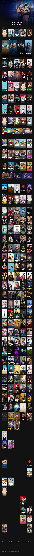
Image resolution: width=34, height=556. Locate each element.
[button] (2, 1)
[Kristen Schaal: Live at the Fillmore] (29, 397)
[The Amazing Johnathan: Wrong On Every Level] (4, 220)
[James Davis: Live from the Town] (17, 351)
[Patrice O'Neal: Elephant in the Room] (29, 444)
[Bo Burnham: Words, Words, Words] (29, 239)
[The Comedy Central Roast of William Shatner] (17, 285)
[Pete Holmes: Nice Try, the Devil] (23, 454)
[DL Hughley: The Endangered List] (29, 295)
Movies (2, 543)
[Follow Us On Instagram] (30, 541)
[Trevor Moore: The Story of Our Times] (11, 519)
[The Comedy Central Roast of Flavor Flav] (17, 276)
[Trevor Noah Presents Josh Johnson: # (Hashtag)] (17, 519)
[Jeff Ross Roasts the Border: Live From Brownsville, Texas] (4, 369)
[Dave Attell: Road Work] (23, 304)
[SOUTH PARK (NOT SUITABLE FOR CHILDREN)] (11, 482)
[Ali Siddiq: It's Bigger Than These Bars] (29, 211)
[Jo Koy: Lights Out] (29, 369)
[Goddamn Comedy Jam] (23, 332)
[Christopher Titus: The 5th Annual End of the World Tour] (4, 267)
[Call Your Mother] (23, 248)
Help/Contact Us (18, 541)
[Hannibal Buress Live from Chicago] (11, 341)
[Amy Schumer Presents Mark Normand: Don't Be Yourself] (11, 220)
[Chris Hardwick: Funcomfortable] (29, 257)
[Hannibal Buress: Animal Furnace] (4, 341)
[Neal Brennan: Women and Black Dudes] (17, 435)
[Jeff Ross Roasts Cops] (23, 360)
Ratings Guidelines (18, 543)
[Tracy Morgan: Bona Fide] (29, 510)
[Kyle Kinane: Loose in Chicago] (29, 407)
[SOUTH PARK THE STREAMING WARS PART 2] (29, 472)
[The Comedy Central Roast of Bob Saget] (23, 267)
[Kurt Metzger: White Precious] (17, 407)
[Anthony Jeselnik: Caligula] (11, 229)
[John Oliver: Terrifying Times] (4, 388)
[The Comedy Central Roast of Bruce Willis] (29, 267)
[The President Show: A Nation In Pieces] (29, 454)
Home (2, 541)
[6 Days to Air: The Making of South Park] (4, 211)
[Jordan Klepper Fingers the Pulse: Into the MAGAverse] (29, 388)
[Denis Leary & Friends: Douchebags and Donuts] (17, 313)
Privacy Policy (10, 543)
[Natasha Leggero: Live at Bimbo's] (29, 425)
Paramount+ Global (4, 549)
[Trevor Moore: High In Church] (4, 519)
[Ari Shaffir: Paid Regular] (17, 229)
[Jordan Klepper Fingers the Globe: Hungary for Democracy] (17, 388)
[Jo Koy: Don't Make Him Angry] (23, 369)
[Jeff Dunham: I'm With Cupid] (29, 351)
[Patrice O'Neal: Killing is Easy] (4, 454)
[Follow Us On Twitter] (26, 541)
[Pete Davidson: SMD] (17, 454)
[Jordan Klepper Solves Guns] (11, 388)
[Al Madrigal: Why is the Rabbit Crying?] (23, 211)
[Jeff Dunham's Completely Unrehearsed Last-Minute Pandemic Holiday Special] (4, 360)
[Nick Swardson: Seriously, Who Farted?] (23, 435)
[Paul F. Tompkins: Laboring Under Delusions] (11, 454)
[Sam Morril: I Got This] (23, 482)
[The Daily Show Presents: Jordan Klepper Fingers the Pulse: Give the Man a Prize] (23, 500)
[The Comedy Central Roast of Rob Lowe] (11, 285)
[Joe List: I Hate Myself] (11, 379)
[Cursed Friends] (17, 295)
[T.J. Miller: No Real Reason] (29, 491)
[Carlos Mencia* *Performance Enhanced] (29, 248)
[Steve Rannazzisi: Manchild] (17, 491)
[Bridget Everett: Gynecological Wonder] (4, 248)
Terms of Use (10, 541)
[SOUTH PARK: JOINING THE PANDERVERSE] (4, 482)
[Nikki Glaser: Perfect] (4, 444)
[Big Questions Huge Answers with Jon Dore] (23, 239)
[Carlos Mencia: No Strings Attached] (11, 257)
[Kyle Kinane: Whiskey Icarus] (4, 416)
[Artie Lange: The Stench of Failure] (23, 229)
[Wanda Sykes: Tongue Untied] (17, 528)
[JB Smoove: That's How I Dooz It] (11, 351)
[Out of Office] (23, 444)
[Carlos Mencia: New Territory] (4, 257)
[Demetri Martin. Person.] (4, 313)
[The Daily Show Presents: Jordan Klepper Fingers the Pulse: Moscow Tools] (4, 397)
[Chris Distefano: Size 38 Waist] (23, 257)
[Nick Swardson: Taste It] (29, 435)
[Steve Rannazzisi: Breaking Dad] (11, 491)
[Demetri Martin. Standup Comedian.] (11, 313)
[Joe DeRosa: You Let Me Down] (4, 379)
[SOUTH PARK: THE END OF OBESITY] (17, 482)
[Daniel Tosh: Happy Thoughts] (17, 304)
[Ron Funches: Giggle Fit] (17, 463)
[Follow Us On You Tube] (28, 541)
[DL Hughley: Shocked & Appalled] (23, 295)
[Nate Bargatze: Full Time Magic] (4, 435)
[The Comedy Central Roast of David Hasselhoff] (11, 276)
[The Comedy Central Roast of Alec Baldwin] (17, 267)
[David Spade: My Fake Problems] (29, 304)
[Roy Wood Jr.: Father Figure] (23, 463)
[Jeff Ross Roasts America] (17, 360)
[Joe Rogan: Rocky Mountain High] (17, 379)
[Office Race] (17, 444)
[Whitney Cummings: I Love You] (23, 528)
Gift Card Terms (11, 542)
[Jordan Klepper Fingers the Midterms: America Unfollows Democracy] (23, 388)
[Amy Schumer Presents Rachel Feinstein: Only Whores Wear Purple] (17, 220)
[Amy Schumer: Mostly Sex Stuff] (29, 220)
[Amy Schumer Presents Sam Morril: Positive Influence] (23, 220)
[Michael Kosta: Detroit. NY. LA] (4, 425)
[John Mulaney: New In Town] (23, 379)
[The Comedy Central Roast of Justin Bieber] (29, 276)
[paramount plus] (5, 1)
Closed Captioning (18, 542)
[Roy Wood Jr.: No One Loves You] (4, 472)
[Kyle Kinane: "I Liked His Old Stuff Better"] (23, 407)
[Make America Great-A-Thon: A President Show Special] (17, 416)
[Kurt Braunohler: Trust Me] (11, 407)
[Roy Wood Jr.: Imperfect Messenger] (29, 463)
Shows (2, 542)
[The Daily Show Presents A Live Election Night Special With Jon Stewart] (4, 304)
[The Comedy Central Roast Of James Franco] (23, 276)
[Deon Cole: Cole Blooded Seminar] (23, 313)
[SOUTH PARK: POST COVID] (23, 472)
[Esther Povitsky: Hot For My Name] (29, 323)
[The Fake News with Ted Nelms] (17, 332)
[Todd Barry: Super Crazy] (17, 510)
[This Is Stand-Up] (4, 510)
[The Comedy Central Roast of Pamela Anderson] (4, 285)
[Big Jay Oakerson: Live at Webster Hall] (17, 239)
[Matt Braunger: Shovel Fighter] (29, 416)
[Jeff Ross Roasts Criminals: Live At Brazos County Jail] (29, 360)
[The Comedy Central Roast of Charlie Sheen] (4, 276)
